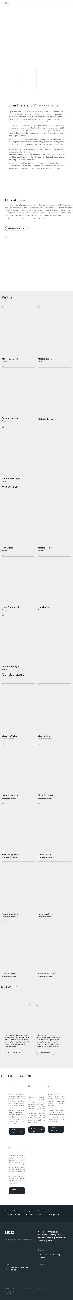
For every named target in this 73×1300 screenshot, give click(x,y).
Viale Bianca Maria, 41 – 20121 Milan (16, 1268)
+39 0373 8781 (42, 1257)
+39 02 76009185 (10, 1270)
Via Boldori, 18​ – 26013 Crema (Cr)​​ (49, 1255)
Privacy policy (42, 1289)
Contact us (42, 1211)
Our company (28, 1211)
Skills (7, 1211)
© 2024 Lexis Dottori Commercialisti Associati (11, 1291)
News (16, 1211)
